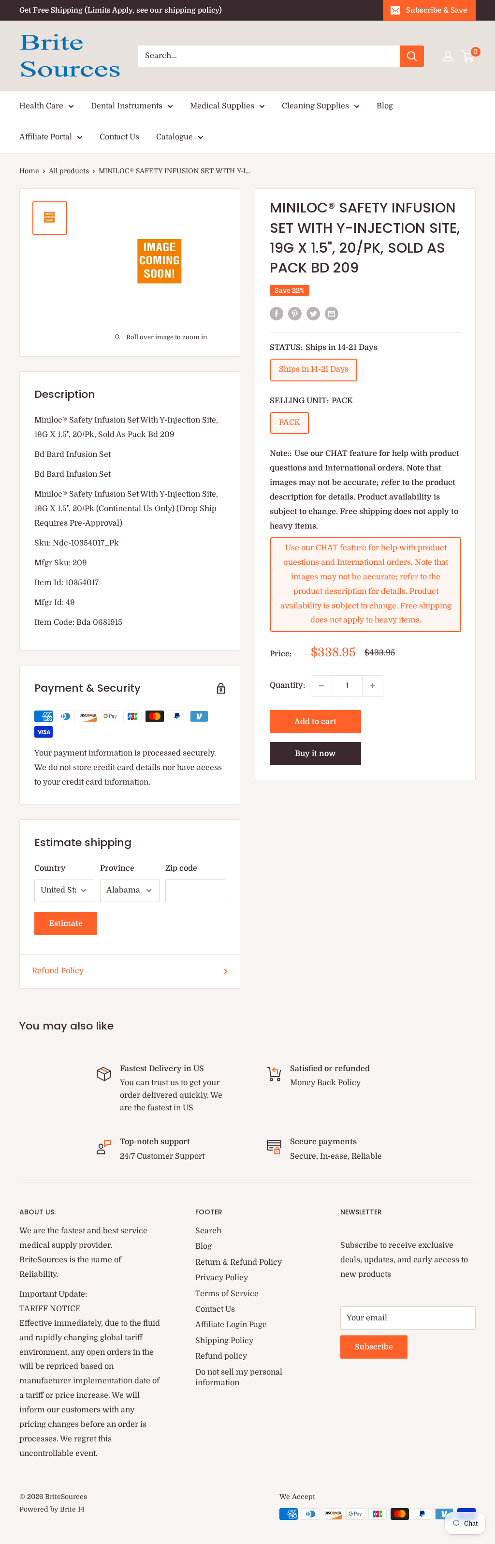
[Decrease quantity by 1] (321, 686)
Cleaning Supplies (315, 106)
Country (50, 868)
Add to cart (315, 721)
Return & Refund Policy (238, 1262)
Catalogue (174, 137)
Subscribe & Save (436, 10)
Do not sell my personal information (238, 1377)
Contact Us (119, 137)
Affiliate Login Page (231, 1324)
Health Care (41, 106)
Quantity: (287, 685)
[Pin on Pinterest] (295, 313)
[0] (468, 56)
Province (117, 868)
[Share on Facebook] (276, 313)
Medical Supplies (222, 106)
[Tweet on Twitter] (313, 313)
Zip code (181, 868)
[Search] (412, 56)
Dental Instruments (126, 106)
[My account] (448, 56)
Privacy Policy (221, 1277)
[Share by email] (331, 313)
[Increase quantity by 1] (373, 686)
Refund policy (221, 1356)
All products (69, 171)
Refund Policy (58, 971)
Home (29, 171)
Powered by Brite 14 (52, 1509)
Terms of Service (227, 1293)
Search (208, 1230)
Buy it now (315, 753)
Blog (385, 106)
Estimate (66, 923)
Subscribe (374, 1347)
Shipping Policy (224, 1340)
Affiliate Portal (45, 137)
